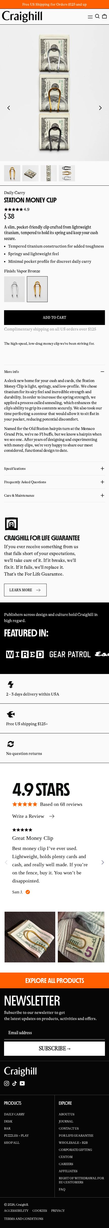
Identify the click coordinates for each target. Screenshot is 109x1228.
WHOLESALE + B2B (73, 1143)
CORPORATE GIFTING (75, 1150)
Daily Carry (14, 193)
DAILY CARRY (14, 1114)
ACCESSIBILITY (16, 1211)
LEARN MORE (20, 590)
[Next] (102, 862)
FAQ (62, 1189)
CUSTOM (66, 1157)
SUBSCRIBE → (54, 1048)
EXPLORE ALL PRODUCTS (54, 980)
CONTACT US (69, 1128)
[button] (97, 16)
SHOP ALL (12, 1143)
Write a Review (28, 816)
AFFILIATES (68, 1171)
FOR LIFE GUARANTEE (76, 1135)
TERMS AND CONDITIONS (23, 1219)
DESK (8, 1121)
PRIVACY (58, 1211)
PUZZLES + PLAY (16, 1135)
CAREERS (66, 1164)
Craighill (22, 1204)
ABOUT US (67, 1114)
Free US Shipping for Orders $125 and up (54, 4)
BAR (7, 1128)
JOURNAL (66, 1121)
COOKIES (39, 1211)
